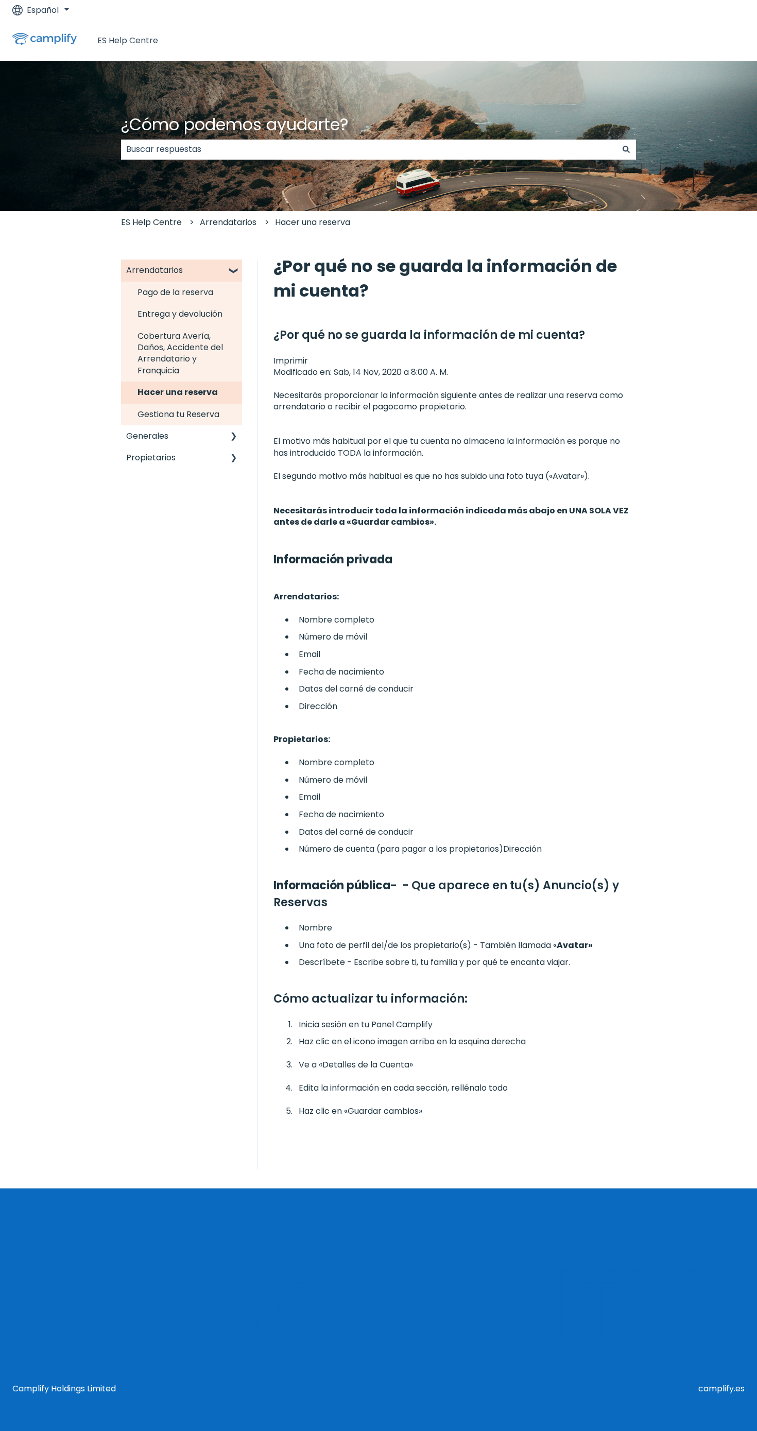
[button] (234, 271)
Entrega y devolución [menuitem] (179, 314)
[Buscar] (626, 149)
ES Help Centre (127, 40)
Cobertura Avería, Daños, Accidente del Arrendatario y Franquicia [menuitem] (180, 353)
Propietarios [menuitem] (151, 457)
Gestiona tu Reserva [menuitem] (178, 414)
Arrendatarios (228, 222)
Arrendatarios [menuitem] (154, 270)
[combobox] (368, 149)
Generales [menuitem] (147, 436)
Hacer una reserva (312, 222)
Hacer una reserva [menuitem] (177, 392)
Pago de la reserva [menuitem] (175, 292)
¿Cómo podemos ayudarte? (235, 124)
